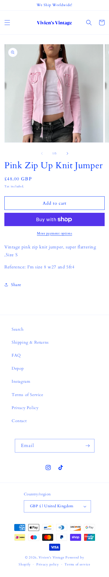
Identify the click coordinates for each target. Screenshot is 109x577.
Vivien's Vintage (51, 557)
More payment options (54, 233)
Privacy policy (47, 564)
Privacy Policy (25, 408)
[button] (7, 22)
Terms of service (77, 564)
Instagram (21, 381)
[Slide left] (41, 153)
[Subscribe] (87, 446)
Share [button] (16, 284)
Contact (19, 421)
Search (18, 329)
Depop (18, 368)
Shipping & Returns (30, 342)
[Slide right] (67, 153)
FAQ (16, 355)
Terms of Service (27, 395)
